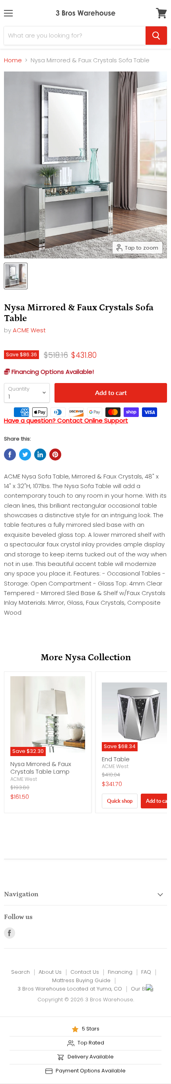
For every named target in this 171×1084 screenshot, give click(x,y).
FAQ (146, 972)
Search (20, 972)
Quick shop (119, 801)
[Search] (156, 35)
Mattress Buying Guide (81, 980)
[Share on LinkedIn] (40, 455)
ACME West (29, 330)
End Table (116, 759)
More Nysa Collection (86, 658)
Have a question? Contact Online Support (66, 420)
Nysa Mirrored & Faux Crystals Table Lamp (40, 768)
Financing (120, 972)
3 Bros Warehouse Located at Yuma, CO (69, 989)
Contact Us (84, 972)
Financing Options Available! (52, 371)
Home (13, 60)
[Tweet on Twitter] (25, 455)
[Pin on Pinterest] (55, 455)
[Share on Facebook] (10, 455)
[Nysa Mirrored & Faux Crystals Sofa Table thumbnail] (15, 276)
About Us (50, 972)
